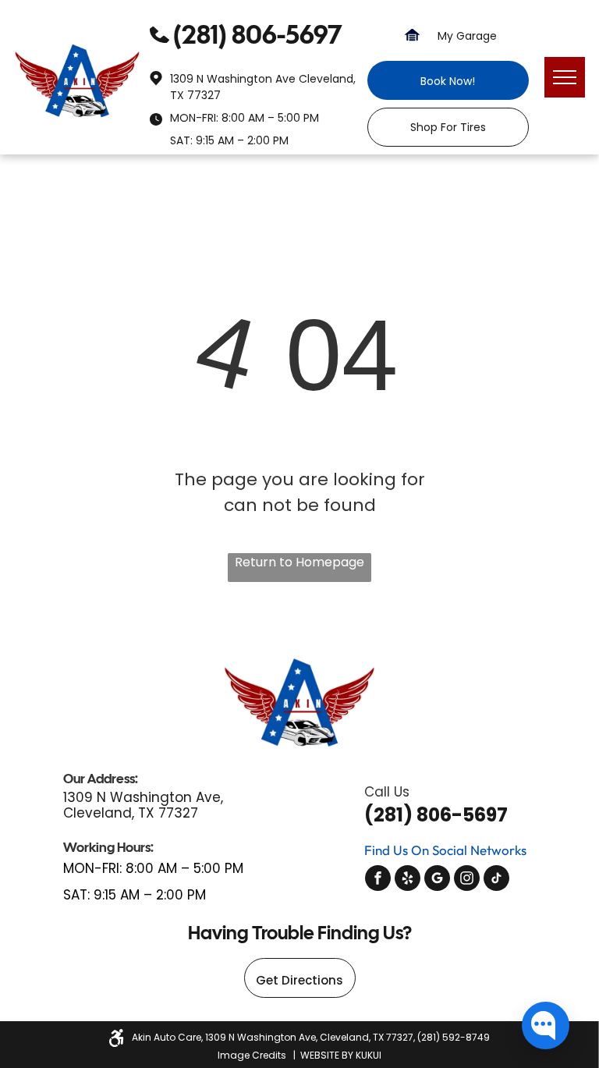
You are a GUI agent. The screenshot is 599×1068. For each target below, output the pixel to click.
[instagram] (467, 880)
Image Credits (252, 1055)
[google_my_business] (437, 880)
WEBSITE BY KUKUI (340, 1055)
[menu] (564, 77)
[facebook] (378, 880)
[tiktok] (496, 880)
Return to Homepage (299, 562)
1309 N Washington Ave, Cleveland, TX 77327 (143, 805)
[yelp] (407, 880)
